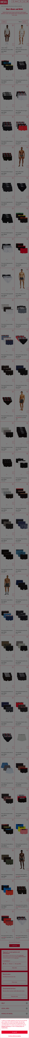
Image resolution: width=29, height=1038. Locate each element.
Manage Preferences (6, 1026)
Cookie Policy (4, 1027)
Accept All (14, 1032)
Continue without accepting (14, 1036)
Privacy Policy (19, 1026)
